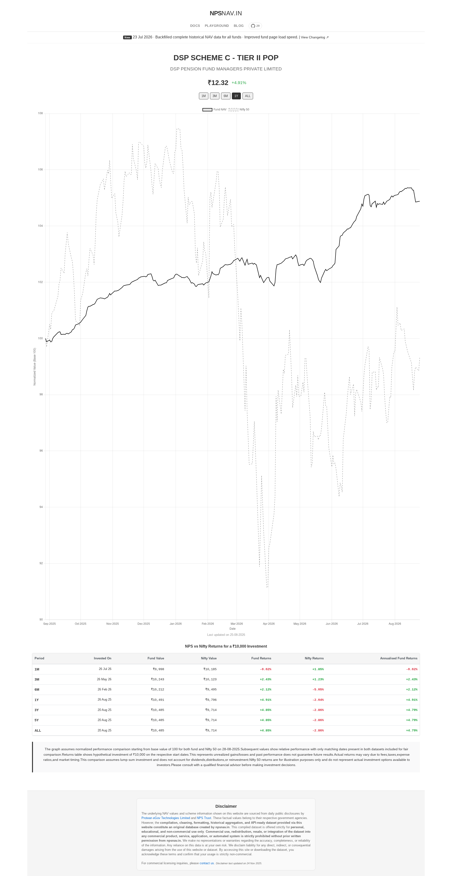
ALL (247, 96)
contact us (207, 863)
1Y (236, 96)
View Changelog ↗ (315, 37)
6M (226, 96)
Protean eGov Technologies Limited (165, 818)
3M (215, 96)
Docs (195, 26)
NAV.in (226, 13)
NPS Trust (204, 818)
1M (204, 96)
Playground (217, 26)
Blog (239, 26)
